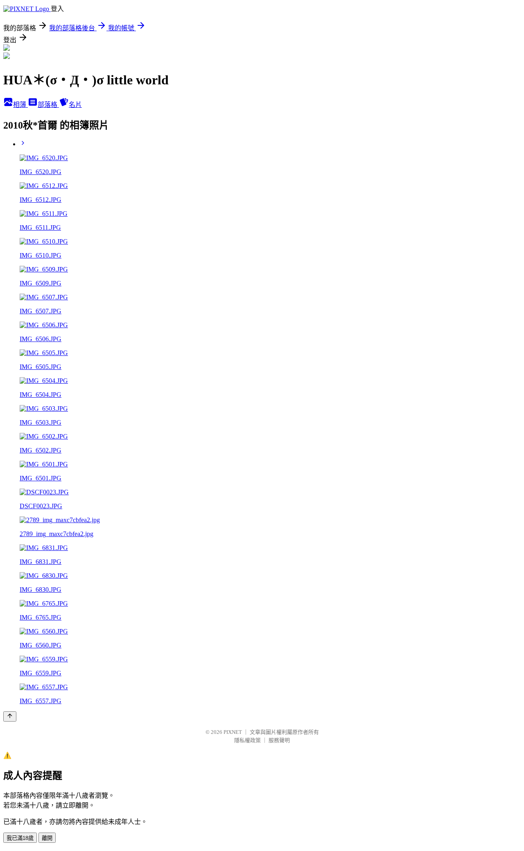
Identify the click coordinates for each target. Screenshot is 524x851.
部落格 (48, 104)
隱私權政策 (247, 740)
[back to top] (9, 716)
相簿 (20, 104)
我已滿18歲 (20, 838)
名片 (75, 104)
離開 (47, 838)
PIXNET (233, 732)
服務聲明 (279, 740)
